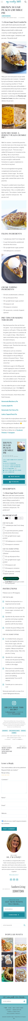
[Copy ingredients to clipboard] (16, 515)
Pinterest (4, 432)
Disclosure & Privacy (13, 1013)
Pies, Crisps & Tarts (14, 730)
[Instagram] (17, 879)
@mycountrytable (11, 712)
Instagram (12, 432)
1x (16, 518)
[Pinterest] (14, 879)
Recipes (23, 730)
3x (21, 518)
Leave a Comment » (17, 739)
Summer (14, 732)
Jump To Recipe (6, 15)
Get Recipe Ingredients (12, 578)
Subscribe (13, 914)
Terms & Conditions (13, 1011)
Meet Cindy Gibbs (18, 1007)
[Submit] (24, 925)
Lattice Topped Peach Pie (9, 414)
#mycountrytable (16, 713)
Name (3, 797)
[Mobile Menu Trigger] (2, 2)
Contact (8, 1009)
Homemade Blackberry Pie (9, 401)
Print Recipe (15, 476)
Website (3, 813)
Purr (14, 1018)
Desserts (5, 730)
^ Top (5, 1007)
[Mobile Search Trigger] (25, 2)
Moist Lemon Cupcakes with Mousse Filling (7, 750)
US (6, 518)
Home (9, 1007)
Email (3, 805)
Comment (4, 779)
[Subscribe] (24, 1001)
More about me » (14, 874)
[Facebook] (11, 879)
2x (18, 518)
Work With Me (17, 1009)
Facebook (19, 430)
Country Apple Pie (7, 405)
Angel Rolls (21, 747)
